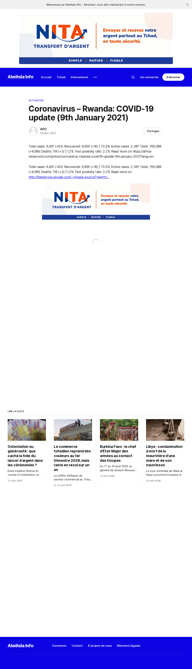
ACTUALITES (36, 100)
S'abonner (173, 77)
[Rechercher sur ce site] (133, 77)
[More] (95, 77)
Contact (77, 645)
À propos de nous (100, 645)
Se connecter (149, 77)
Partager (153, 131)
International (79, 77)
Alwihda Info (21, 76)
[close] (187, 5)
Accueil (46, 77)
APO (43, 129)
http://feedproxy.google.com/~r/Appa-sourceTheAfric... (68, 177)
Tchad (61, 77)
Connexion (59, 645)
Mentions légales (128, 645)
